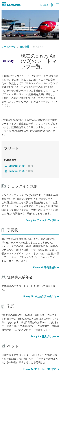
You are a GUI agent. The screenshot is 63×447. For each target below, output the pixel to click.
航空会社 (24, 46)
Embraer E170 (16, 165)
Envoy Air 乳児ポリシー (43, 336)
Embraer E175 (16, 171)
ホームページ (9, 46)
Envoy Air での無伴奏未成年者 (39, 296)
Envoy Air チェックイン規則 (41, 220)
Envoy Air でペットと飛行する (39, 369)
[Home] (11, 4)
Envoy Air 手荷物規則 (44, 267)
